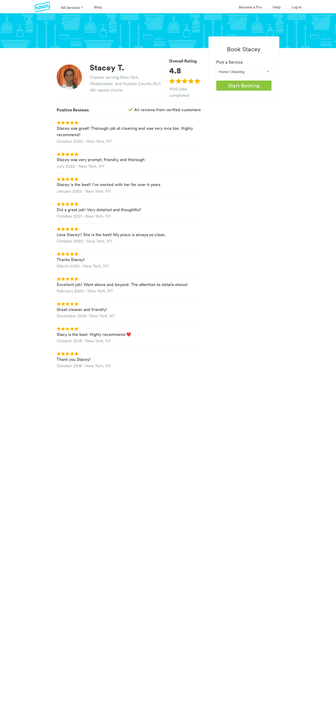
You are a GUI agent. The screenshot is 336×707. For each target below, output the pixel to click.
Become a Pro (250, 7)
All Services (70, 7)
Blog (97, 7)
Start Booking (244, 86)
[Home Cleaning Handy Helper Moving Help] (243, 72)
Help (276, 7)
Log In (296, 7)
